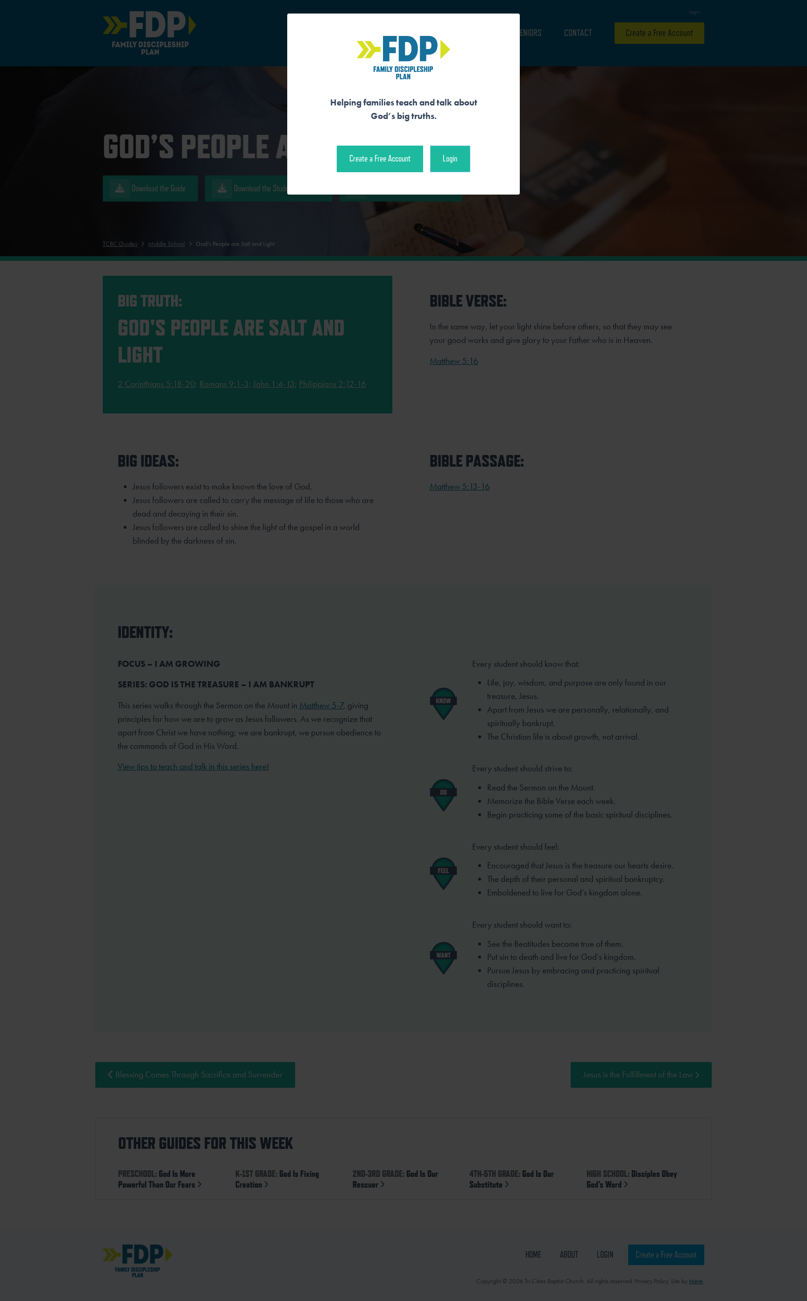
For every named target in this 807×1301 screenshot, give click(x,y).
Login (450, 158)
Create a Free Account (380, 158)
